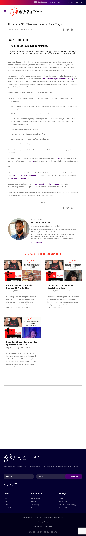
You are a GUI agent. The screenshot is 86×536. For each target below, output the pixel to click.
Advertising (35, 505)
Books (6, 505)
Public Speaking (36, 498)
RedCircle (18, 56)
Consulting (35, 501)
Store (61, 498)
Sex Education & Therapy (67, 505)
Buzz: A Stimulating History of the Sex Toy (57, 79)
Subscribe (73, 476)
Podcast (6, 501)
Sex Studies (63, 501)
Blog (5, 498)
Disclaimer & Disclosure (43, 526)
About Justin (8, 508)
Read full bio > (36, 243)
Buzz (32, 161)
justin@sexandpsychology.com (50, 2)
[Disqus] (43, 418)
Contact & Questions (66, 508)
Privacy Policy (43, 522)
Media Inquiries (36, 508)
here (58, 158)
